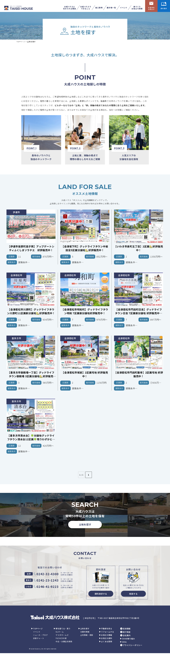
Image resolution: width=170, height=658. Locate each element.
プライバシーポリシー (132, 645)
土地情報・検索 (86, 635)
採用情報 (127, 628)
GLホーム (60, 632)
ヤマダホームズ (62, 635)
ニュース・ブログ (40, 635)
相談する (133, 593)
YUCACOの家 (61, 638)
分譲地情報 (84, 632)
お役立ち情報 (106, 635)
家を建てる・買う (63, 628)
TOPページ (38, 628)
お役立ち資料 (106, 638)
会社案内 (127, 635)
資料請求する (101, 593)
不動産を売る (106, 628)
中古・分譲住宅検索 (64, 641)
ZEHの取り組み (128, 638)
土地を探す (85, 524)
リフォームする (107, 632)
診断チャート (38, 638)
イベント (36, 632)
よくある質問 (106, 641)
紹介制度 (127, 632)
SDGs (124, 642)
